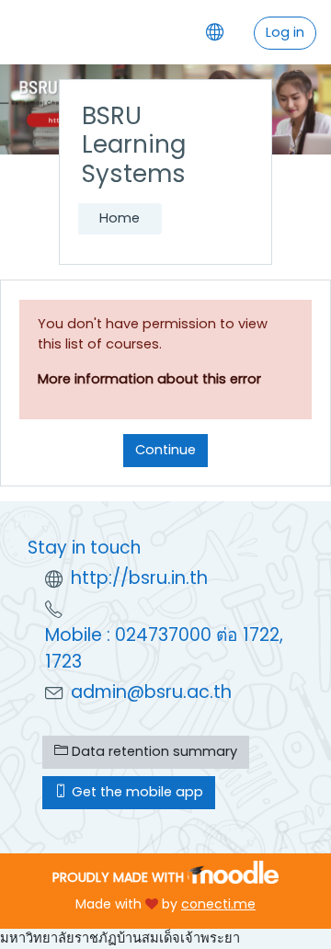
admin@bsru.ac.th (151, 692)
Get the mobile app (135, 792)
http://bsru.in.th (139, 578)
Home (119, 218)
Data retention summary (152, 751)
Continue (165, 449)
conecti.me (218, 904)
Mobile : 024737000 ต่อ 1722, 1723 (164, 648)
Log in (285, 32)
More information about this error (149, 379)
